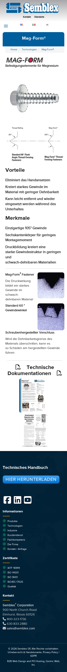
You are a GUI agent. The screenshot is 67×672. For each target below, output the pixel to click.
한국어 (52, 24)
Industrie (12, 530)
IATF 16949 (14, 568)
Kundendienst (15, 535)
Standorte (39, 17)
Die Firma (13, 544)
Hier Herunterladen (31, 479)
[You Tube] (27, 500)
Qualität (12, 586)
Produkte (13, 521)
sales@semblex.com (21, 628)
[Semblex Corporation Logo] (34, 9)
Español (40, 24)
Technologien (15, 526)
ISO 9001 (13, 577)
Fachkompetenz (16, 539)
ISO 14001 (13, 572)
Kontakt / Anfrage (17, 549)
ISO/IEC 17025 (15, 582)
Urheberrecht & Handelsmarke (25, 652)
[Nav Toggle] (6, 26)
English (27, 24)
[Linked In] (17, 500)
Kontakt (27, 17)
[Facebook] (7, 500)
